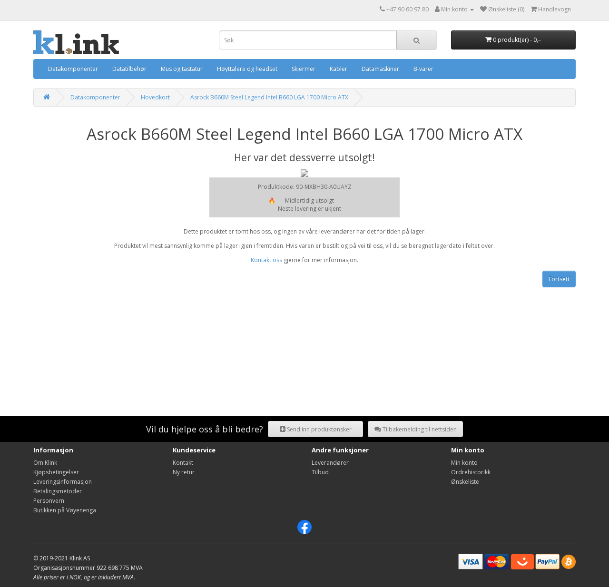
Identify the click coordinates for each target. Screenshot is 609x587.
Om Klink (45, 463)
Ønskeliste (465, 482)
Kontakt (183, 463)
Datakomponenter (73, 69)
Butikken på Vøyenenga (64, 510)
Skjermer (303, 69)
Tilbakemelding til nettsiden (419, 429)
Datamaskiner (380, 69)
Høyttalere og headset (247, 69)
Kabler (338, 69)
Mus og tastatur (182, 69)
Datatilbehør (129, 69)
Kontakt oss (266, 260)
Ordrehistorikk (471, 472)
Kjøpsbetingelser (56, 472)
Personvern (48, 501)
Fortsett (559, 279)
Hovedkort (155, 97)
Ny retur (184, 472)
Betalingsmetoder (57, 491)
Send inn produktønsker (318, 429)
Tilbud (320, 472)
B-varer (423, 69)
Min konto (464, 463)
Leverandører (330, 463)
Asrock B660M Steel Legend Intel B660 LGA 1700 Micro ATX (269, 97)
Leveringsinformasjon (62, 482)
